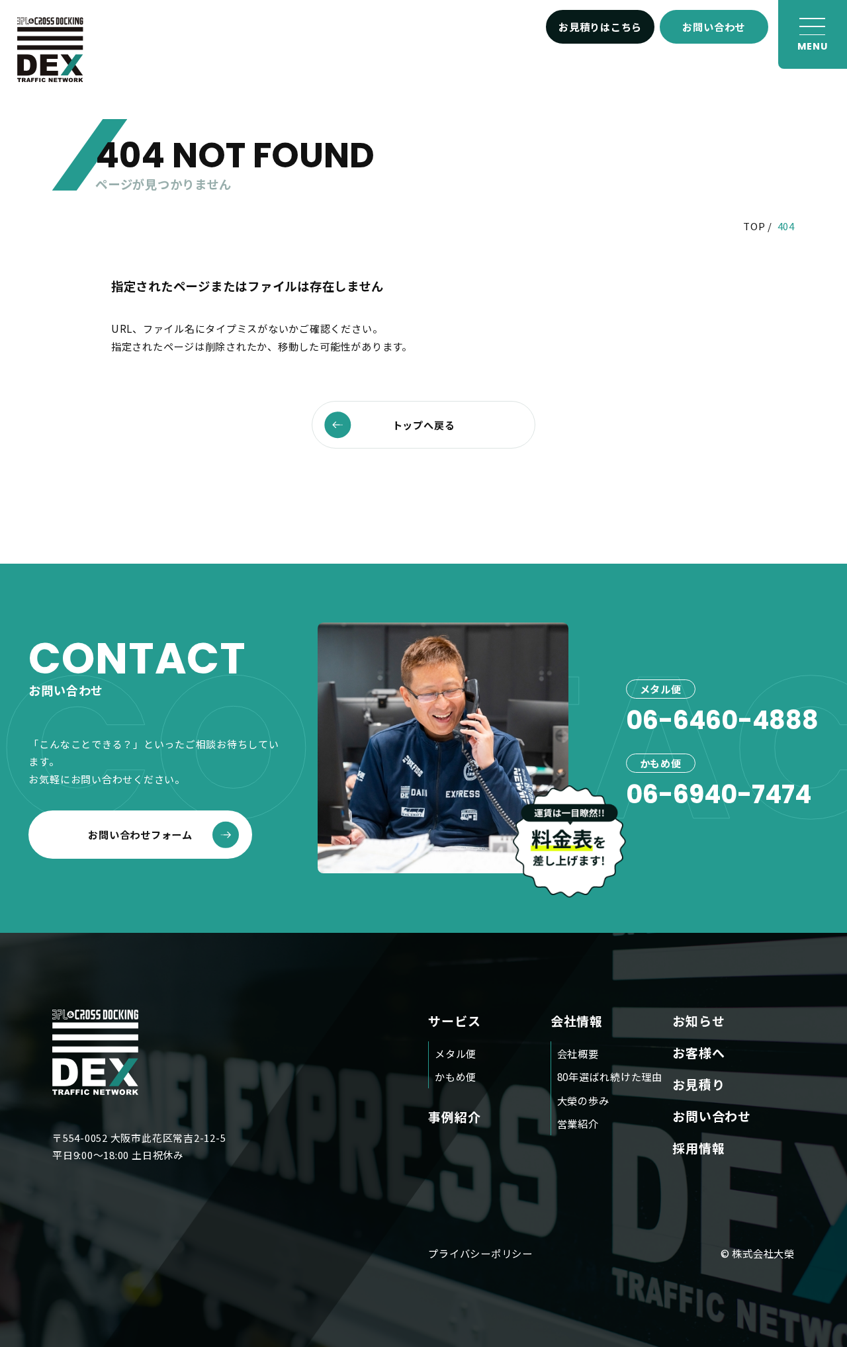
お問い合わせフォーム (140, 834)
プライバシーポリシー (480, 1253)
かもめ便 (455, 1076)
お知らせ (698, 1020)
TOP (754, 226)
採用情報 (698, 1147)
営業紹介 (578, 1123)
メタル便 (455, 1053)
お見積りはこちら (600, 26)
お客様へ (698, 1052)
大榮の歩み (583, 1100)
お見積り (698, 1084)
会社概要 (578, 1053)
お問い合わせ (713, 26)
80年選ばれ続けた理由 (609, 1076)
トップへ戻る (423, 424)
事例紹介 (454, 1116)
